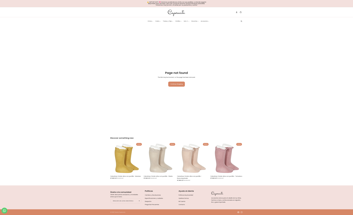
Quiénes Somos (184, 198)
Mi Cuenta (182, 201)
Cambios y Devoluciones (153, 195)
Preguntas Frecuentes (152, 204)
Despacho (148, 201)
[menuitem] (150, 21)
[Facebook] (238, 212)
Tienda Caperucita (120, 212)
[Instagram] (241, 212)
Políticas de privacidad (186, 195)
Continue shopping (176, 84)
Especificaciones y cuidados (154, 198)
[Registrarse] (139, 201)
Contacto (182, 204)
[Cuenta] (237, 12)
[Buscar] (241, 21)
